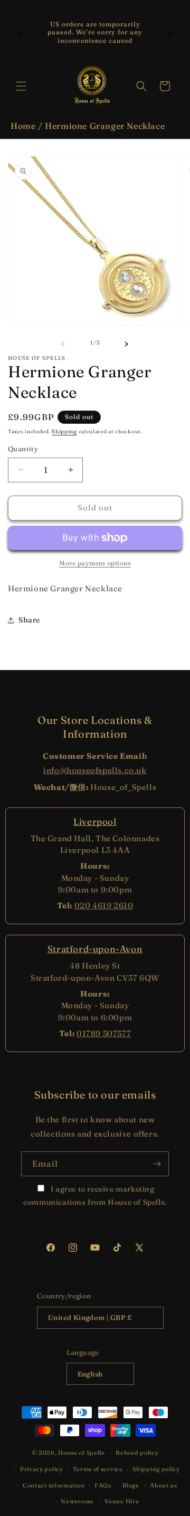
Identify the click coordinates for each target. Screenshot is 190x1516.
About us (163, 1485)
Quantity (23, 448)
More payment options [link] (95, 563)
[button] (21, 86)
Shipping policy (156, 1469)
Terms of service (97, 1469)
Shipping (64, 431)
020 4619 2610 (104, 905)
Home (23, 125)
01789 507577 (104, 1033)
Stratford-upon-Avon (95, 948)
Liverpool (94, 821)
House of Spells (81, 1452)
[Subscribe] (156, 1163)
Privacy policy (41, 1469)
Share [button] (29, 620)
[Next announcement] (170, 32)
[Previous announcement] (19, 32)
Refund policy (137, 1452)
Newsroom (77, 1501)
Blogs (130, 1485)
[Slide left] (63, 342)
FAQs (102, 1485)
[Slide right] (126, 342)
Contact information (53, 1485)
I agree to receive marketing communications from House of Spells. (95, 1195)
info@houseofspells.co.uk (94, 770)
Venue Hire (121, 1501)
